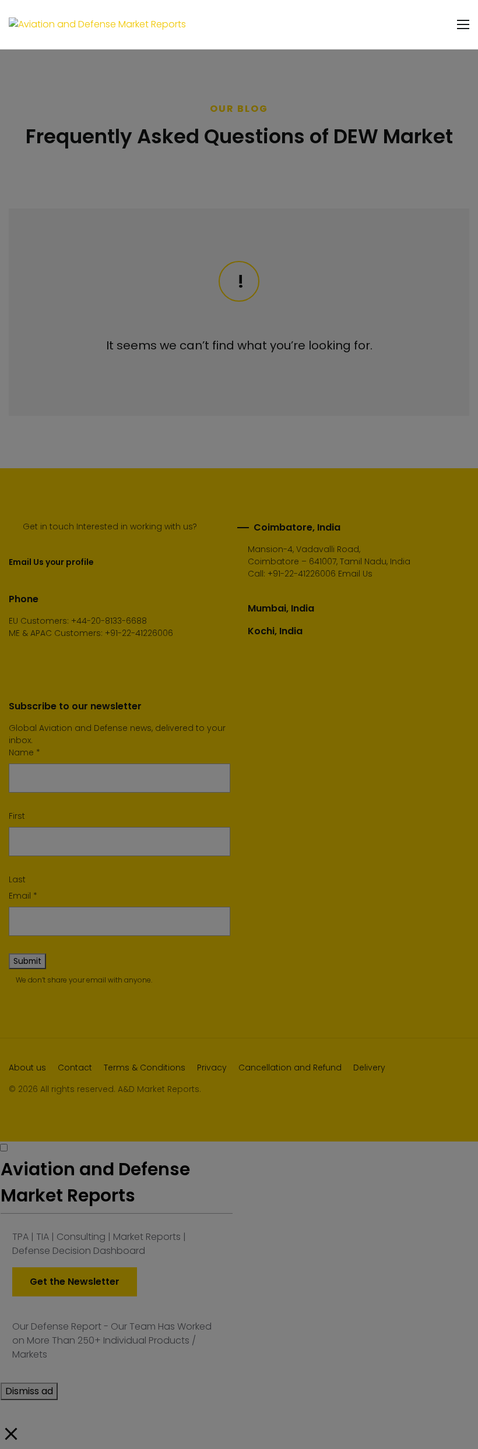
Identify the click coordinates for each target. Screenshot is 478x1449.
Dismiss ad (29, 1391)
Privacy (212, 1067)
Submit (27, 961)
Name (24, 752)
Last (17, 879)
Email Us (355, 573)
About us (27, 1067)
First (17, 816)
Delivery (369, 1067)
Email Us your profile (51, 562)
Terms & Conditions (144, 1067)
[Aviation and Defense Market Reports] (97, 24)
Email (23, 896)
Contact (75, 1067)
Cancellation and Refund (290, 1067)
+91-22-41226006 (302, 573)
